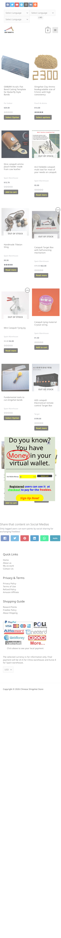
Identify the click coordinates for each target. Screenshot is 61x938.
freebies (45, 489)
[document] (30, 469)
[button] (48, 443)
